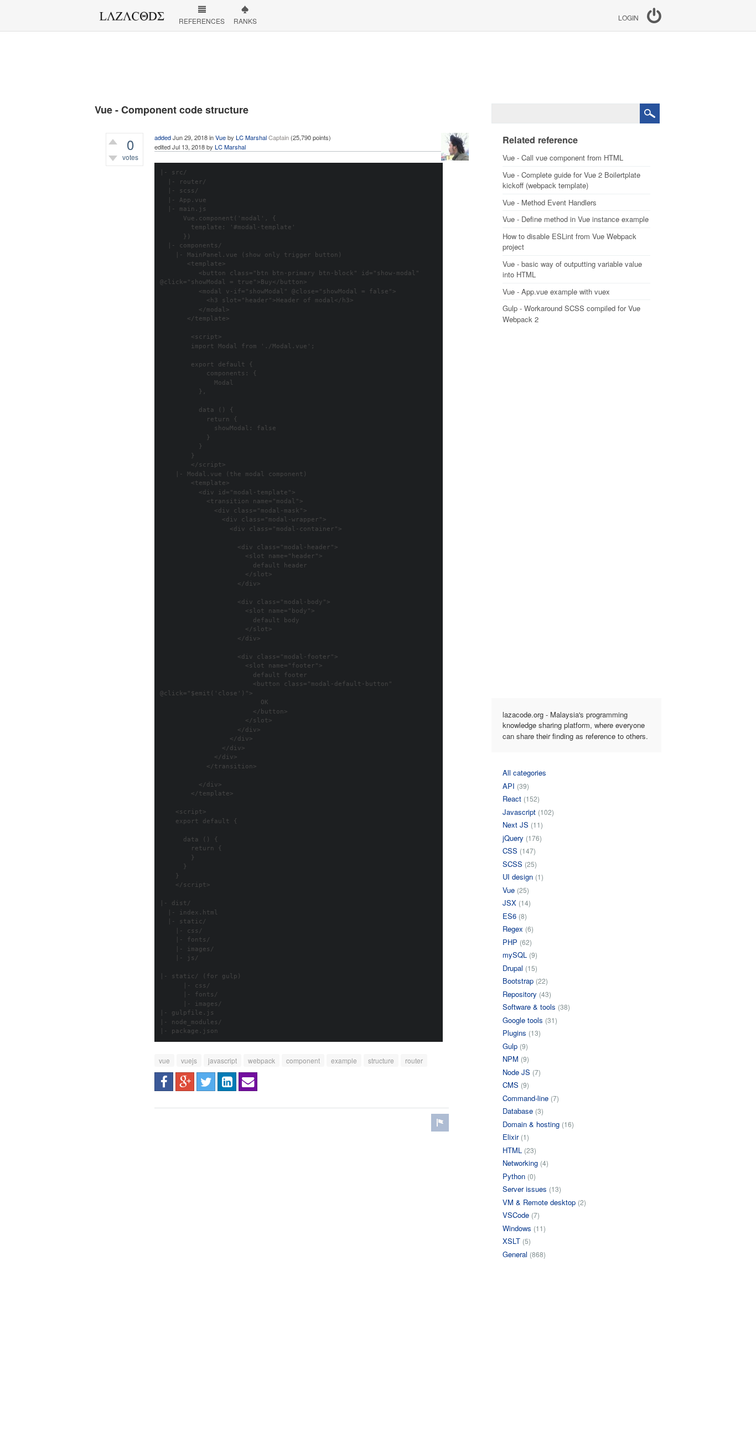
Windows (517, 1228)
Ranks (245, 20)
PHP (510, 942)
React (512, 798)
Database (518, 1110)
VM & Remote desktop (539, 1202)
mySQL (515, 954)
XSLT (511, 1241)
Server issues (525, 1189)
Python (514, 1176)
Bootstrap (518, 980)
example (344, 1060)
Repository (520, 994)
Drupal (513, 968)
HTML (512, 1150)
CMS (511, 1084)
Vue (220, 137)
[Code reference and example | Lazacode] (131, 13)
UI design (518, 876)
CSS (510, 850)
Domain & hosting (531, 1124)
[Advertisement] (378, 67)
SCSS (512, 864)
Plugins (514, 1032)
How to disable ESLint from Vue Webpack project (569, 241)
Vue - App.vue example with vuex (556, 291)
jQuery (513, 838)
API (509, 786)
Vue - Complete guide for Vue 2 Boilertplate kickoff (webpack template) (571, 180)
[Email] (248, 1081)
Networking (520, 1163)
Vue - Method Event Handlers (550, 202)
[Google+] (184, 1081)
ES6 (509, 916)
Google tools (523, 1020)
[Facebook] (163, 1081)
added (162, 137)
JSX (509, 902)
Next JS (516, 824)
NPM (511, 1058)
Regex (513, 928)
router (414, 1060)
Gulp (510, 1046)
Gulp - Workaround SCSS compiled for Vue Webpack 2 (571, 313)
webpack (261, 1060)
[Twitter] (205, 1081)
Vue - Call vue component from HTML (563, 157)
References (202, 20)
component (303, 1060)
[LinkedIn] (227, 1081)
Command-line (525, 1098)
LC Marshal (251, 137)
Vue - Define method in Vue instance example (576, 219)
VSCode (516, 1215)
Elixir (511, 1137)
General (515, 1254)
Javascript (519, 812)
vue (164, 1060)
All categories (524, 772)
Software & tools (529, 1006)
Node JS (516, 1072)
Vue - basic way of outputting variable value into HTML (572, 269)
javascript (222, 1060)
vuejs (189, 1060)
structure (381, 1060)
